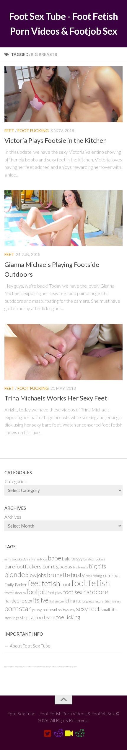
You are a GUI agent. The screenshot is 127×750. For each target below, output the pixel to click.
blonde (14, 574)
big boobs (62, 566)
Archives (12, 517)
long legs (88, 601)
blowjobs (36, 575)
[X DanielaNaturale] (47, 734)
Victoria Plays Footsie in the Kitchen (55, 140)
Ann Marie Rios (35, 559)
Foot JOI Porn (15, 667)
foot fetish (90, 583)
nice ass (115, 601)
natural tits (102, 601)
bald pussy (72, 558)
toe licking (68, 617)
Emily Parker (15, 584)
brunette (58, 574)
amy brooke (13, 559)
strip (24, 617)
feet (34, 583)
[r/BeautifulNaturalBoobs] (79, 734)
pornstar (17, 608)
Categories (15, 481)
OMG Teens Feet (47, 667)
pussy (37, 610)
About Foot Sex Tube (30, 645)
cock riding (94, 575)
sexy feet (88, 609)
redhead (50, 609)
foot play (55, 592)
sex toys (63, 610)
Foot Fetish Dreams (35, 667)
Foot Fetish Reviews (70, 667)
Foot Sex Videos (58, 667)
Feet (9, 130)
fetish (51, 583)
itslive (40, 600)
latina (69, 600)
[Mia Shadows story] (58, 734)
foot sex (72, 592)
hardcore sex (18, 600)
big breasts (80, 567)
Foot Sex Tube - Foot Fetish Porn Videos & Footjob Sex (63, 23)
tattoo (36, 617)
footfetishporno (15, 593)
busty (78, 574)
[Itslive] (69, 734)
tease (49, 617)
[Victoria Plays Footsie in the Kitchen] (63, 94)
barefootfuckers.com (28, 566)
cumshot (111, 575)
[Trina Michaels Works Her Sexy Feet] (63, 352)
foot (66, 584)
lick (78, 601)
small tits (109, 609)
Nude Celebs (24, 667)
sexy (72, 610)
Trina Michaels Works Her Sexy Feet (55, 398)
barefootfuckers (94, 559)
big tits (97, 566)
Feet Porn (7, 667)
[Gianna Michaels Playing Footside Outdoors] (63, 218)
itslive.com (56, 601)
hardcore (95, 592)
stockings (11, 618)
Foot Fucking (33, 130)
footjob (37, 592)
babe (54, 558)
